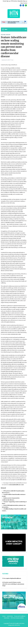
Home (4, 616)
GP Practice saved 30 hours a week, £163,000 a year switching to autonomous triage (13, 584)
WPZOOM (17, 625)
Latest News (10, 616)
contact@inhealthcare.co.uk (16, 484)
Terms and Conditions (19, 616)
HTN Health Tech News (18, 623)
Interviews (6, 618)
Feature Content (5, 34)
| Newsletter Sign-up (22, 1)
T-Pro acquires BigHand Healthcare (11, 578)
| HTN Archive (13, 1)
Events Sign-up (6, 1)
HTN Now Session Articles (17, 618)
